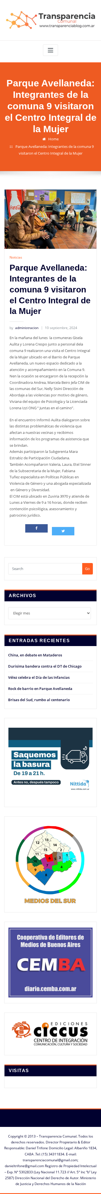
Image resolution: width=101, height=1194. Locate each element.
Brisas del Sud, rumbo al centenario (39, 699)
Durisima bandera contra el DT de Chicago (45, 666)
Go (87, 568)
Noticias (16, 257)
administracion (24, 327)
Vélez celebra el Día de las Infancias (39, 677)
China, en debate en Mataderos (35, 655)
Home (53, 138)
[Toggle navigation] (50, 50)
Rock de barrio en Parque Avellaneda (40, 688)
